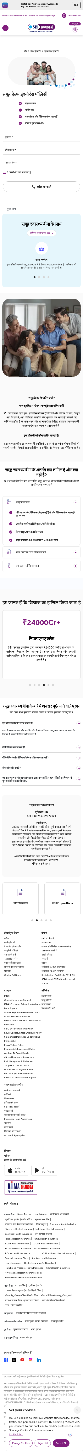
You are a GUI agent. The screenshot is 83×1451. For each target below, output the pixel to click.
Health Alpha (40, 1214)
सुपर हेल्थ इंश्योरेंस (20, 1329)
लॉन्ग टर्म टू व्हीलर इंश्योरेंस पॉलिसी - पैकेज (21, 1295)
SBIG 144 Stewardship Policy (18, 1028)
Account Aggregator (14, 1135)
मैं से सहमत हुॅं (19, 172)
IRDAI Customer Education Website (22, 1004)
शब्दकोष (7, 971)
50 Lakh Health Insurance (47, 1248)
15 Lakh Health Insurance (18, 1248)
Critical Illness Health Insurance (58, 1253)
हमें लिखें (7, 1094)
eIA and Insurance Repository (19, 1057)
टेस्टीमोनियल (47, 954)
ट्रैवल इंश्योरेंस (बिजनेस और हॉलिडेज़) (31, 1313)
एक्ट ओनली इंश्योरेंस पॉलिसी (53, 1300)
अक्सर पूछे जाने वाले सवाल (14, 1115)
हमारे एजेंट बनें (9, 942)
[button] (34, 277)
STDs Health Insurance (58, 1268)
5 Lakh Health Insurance (17, 1243)
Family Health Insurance (46, 1238)
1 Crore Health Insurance (17, 1253)
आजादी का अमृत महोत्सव (14, 967)
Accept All (61, 1443)
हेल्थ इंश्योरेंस (35, 51)
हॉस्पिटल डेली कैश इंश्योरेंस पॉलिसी (19, 1224)
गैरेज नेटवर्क (9, 1098)
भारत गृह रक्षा (36, 1329)
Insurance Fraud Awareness (18, 1119)
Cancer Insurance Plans (16, 1258)
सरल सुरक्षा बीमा (57, 1321)
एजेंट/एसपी (8, 1110)
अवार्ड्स (45, 958)
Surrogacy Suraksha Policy (63, 1224)
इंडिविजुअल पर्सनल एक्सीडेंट (36, 1321)
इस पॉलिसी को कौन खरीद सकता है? (17, 723)
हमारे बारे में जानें (48, 938)
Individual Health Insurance (49, 1229)
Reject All (43, 1443)
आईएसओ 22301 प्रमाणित (53, 971)
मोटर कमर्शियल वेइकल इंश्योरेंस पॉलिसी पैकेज (23, 1290)
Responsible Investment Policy (19, 1049)
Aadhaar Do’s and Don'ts (16, 1053)
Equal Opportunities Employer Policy (23, 1032)
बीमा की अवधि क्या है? (11, 767)
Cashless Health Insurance (18, 1234)
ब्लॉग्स (6, 938)
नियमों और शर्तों (15, 172)
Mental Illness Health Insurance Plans (23, 1277)
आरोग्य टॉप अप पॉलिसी (59, 1214)
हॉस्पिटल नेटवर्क (11, 1102)
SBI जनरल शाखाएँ (11, 1106)
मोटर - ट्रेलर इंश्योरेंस (13, 1305)
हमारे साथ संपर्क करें (12, 1090)
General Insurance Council (17, 1000)
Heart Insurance (13, 1263)
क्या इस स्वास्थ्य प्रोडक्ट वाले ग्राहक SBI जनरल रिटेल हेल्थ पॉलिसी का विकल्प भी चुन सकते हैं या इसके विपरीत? (37, 779)
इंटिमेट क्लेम (46, 996)
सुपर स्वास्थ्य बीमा (42, 1219)
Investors (46, 942)
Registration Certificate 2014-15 (58, 975)
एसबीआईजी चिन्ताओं (12, 963)
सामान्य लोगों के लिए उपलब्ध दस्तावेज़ (56, 946)
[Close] (77, 1410)
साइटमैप (7, 1123)
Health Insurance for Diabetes (39, 1263)
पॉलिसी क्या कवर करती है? (13, 747)
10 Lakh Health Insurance (45, 1243)
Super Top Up (24, 1214)
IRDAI (7, 996)
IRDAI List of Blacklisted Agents (20, 1077)
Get (76, 5)
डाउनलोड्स (46, 1004)
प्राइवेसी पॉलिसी (11, 950)
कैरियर (44, 963)
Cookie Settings (12, 975)
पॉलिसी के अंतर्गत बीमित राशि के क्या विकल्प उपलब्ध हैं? (25, 757)
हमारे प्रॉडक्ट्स (11, 1203)
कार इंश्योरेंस (20, 1285)
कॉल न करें (8, 1127)
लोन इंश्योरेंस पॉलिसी (43, 1234)
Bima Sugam (10, 1008)
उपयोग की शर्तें (10, 954)
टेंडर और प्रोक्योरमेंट (12, 946)
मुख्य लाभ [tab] (11, 209)
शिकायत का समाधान (12, 1131)
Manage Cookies (21, 1443)
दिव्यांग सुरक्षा (41, 1224)
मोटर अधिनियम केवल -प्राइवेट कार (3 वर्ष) (22, 1300)
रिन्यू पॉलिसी (47, 1000)
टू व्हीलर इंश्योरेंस (35, 1285)
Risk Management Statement (19, 1061)
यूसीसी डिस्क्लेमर (11, 958)
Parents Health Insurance (17, 1238)
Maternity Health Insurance (18, 1229)
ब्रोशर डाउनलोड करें (40, 233)
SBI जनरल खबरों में (49, 950)
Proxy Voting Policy (14, 1045)
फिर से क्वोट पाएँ (48, 1008)
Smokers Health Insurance (44, 1258)
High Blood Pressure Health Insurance (24, 1268)
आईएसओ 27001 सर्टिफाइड (53, 967)
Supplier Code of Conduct (17, 1065)
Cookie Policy (16, 1434)
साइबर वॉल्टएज (26, 1337)
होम (25, 51)
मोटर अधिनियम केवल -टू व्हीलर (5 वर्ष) (56, 1295)
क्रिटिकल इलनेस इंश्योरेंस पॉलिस (18, 1219)
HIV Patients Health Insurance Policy (23, 1272)
